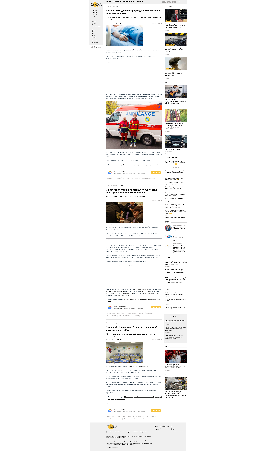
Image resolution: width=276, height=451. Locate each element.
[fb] (159, 23)
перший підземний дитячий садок (138, 366)
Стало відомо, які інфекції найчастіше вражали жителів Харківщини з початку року (174, 188)
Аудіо (93, 35)
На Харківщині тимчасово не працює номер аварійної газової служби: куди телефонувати (174, 206)
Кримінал (140, 1)
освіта (129, 416)
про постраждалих (145, 291)
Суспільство (119, 322)
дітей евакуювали (127, 293)
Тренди (108, 1)
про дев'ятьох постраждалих (124, 295)
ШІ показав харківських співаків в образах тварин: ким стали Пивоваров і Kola (175, 162)
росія (123, 313)
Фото (93, 34)
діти (146, 416)
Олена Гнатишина (119, 200)
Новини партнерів (97, 26)
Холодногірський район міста (115, 291)
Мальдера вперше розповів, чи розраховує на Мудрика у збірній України (175, 172)
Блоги (93, 30)
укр (179, 1)
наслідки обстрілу (111, 315)
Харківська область (128, 178)
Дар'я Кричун (118, 23)
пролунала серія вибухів (141, 289)
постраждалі (149, 313)
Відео (93, 32)
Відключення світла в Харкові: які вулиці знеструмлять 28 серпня (175, 216)
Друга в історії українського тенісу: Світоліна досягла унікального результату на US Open (175, 194)
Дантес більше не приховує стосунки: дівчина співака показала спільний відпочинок (174, 178)
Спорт (94, 17)
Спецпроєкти (96, 25)
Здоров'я (118, 6)
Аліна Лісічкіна (118, 339)
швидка (137, 178)
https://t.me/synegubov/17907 (124, 266)
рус (181, 1)
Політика (95, 14)
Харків (119, 178)
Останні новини (171, 157)
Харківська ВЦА (111, 313)
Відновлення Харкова (129, 1)
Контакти (95, 42)
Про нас (94, 41)
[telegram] (161, 23)
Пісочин (126, 419)
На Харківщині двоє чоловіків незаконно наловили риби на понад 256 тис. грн (175, 212)
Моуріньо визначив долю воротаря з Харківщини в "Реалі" (174, 183)
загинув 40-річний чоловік (151, 293)
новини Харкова (111, 178)
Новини (94, 12)
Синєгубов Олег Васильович (125, 315)
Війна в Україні (117, 1)
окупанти (141, 313)
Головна (94, 10)
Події (94, 16)
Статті (94, 21)
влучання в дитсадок (112, 293)
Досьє (94, 37)
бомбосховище (154, 416)
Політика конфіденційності (177, 431)
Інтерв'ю (94, 23)
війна (118, 313)
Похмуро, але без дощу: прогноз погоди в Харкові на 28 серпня (174, 200)
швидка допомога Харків (148, 178)
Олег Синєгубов (121, 416)
